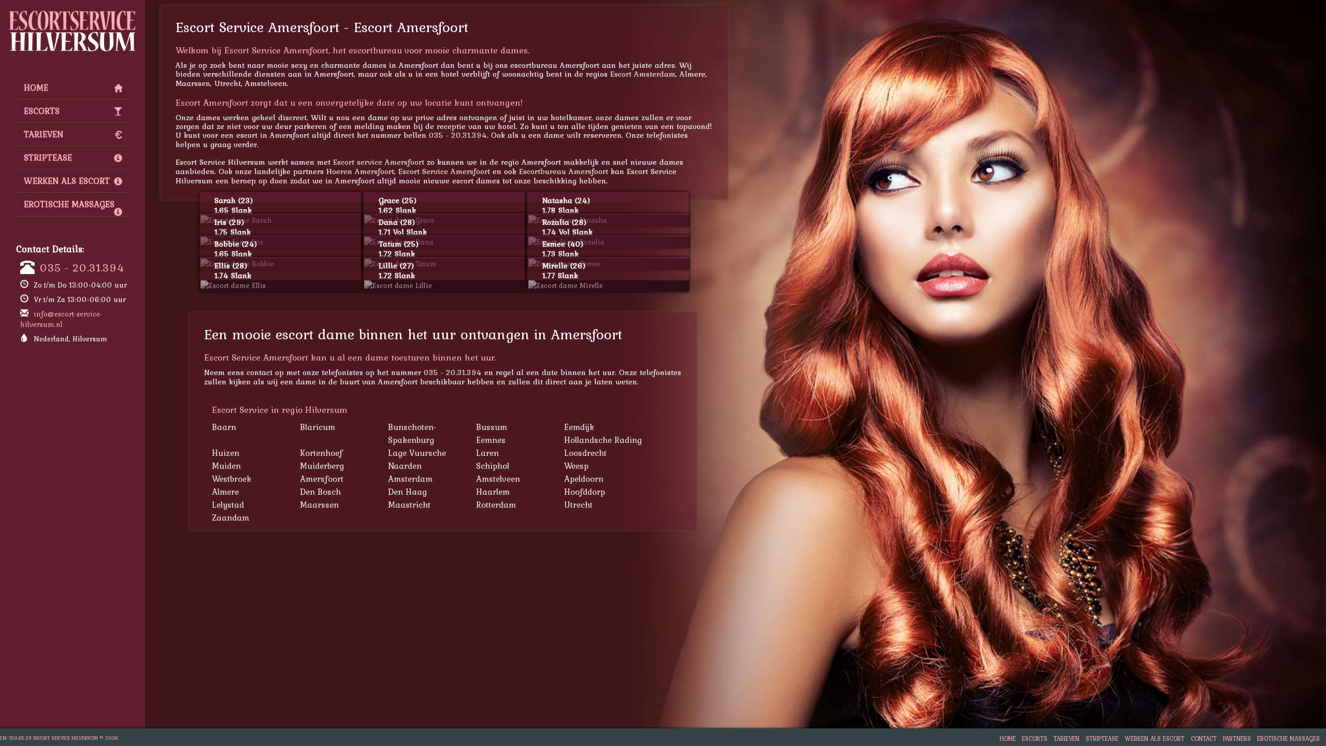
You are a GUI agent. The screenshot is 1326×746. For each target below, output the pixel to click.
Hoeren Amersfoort (360, 171)
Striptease (48, 157)
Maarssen (319, 504)
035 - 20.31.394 (82, 267)
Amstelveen (498, 478)
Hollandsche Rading (603, 440)
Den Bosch (320, 491)
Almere (225, 491)
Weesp (576, 466)
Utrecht (578, 504)
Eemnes (491, 440)
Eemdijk (579, 427)
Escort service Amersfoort (378, 162)
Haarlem (493, 491)
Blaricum (317, 427)
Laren (487, 453)
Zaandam (230, 517)
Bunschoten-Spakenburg (412, 433)
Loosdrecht (585, 453)
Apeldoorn (583, 478)
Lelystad (228, 504)
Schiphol (492, 466)
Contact (1204, 738)
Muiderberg (322, 466)
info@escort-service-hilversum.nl (61, 319)
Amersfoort (321, 478)
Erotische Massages (69, 204)
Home (36, 87)
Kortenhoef (321, 453)
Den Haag (407, 491)
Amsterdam (410, 478)
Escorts (42, 111)
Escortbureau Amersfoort (563, 171)
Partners (1237, 738)
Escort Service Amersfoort (444, 171)
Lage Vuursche (417, 453)
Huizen (225, 453)
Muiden (226, 466)
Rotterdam (496, 504)
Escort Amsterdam (642, 74)
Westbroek (231, 478)
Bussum (491, 427)
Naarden (405, 466)
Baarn (224, 427)
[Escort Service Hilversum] (73, 13)
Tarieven (43, 134)
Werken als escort (67, 181)
